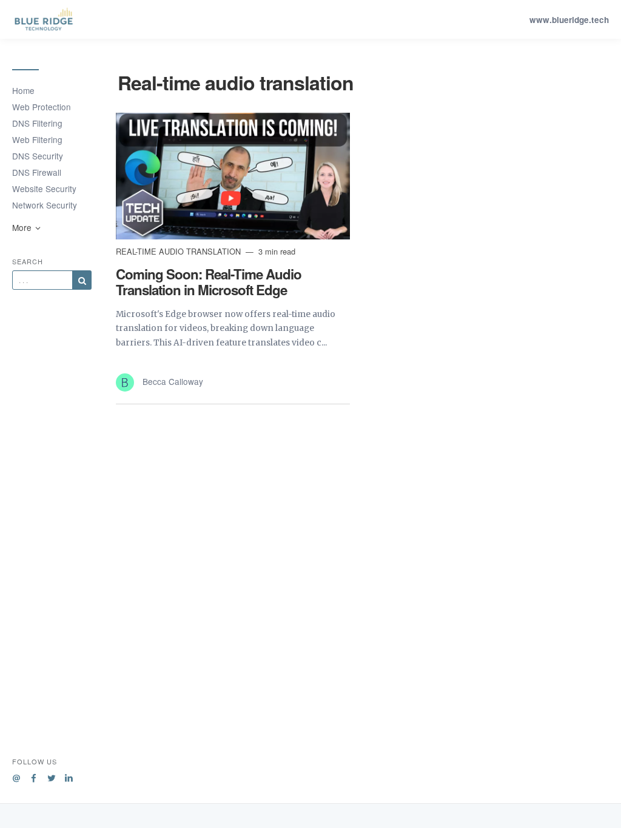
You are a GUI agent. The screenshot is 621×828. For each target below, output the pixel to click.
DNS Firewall (36, 172)
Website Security (44, 188)
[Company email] (16, 776)
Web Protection (41, 107)
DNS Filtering (37, 123)
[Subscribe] (82, 280)
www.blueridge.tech (569, 19)
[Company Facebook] (33, 776)
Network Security (44, 205)
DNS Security (37, 156)
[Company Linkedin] (68, 776)
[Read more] (233, 176)
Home (23, 90)
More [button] (23, 227)
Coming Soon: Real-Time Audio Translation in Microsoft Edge (208, 282)
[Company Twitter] (51, 776)
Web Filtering (37, 139)
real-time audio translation (179, 251)
